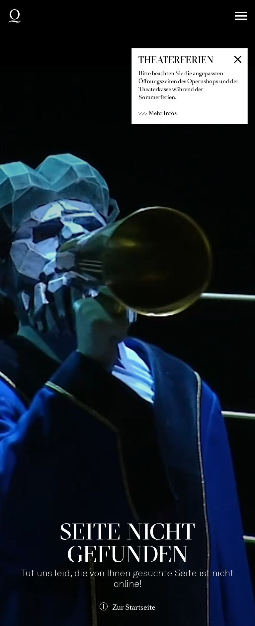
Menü (241, 16)
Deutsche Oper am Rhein (14, 16)
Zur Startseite (133, 607)
